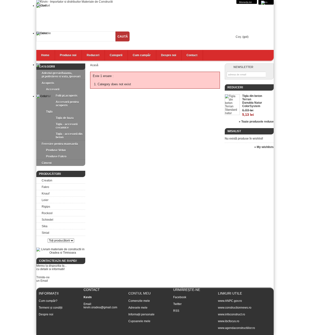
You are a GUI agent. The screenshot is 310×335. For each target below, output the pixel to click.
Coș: (239, 37)
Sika (44, 226)
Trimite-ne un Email (43, 279)
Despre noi (168, 55)
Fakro (45, 187)
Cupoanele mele (139, 321)
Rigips (46, 206)
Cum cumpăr (142, 55)
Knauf (45, 193)
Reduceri (93, 55)
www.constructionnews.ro (234, 307)
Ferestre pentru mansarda (60, 144)
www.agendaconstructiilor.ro (236, 328)
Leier (45, 200)
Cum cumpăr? (48, 301)
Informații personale (141, 314)
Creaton (47, 180)
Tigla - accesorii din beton (69, 135)
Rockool (47, 213)
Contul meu (139, 293)
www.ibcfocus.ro (228, 321)
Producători (50, 174)
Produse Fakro (56, 156)
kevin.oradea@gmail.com (100, 307)
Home (45, 55)
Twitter (177, 304)
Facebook (179, 297)
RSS (176, 310)
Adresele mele (137, 307)
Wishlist (234, 131)
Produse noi (68, 55)
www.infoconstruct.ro (231, 314)
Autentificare (263, 45)
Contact (191, 55)
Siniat (45, 232)
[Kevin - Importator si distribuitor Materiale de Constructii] (74, 2)
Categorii (116, 55)
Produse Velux (56, 150)
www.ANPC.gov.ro (230, 301)
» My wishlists (264, 147)
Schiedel (47, 219)
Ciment (47, 163)
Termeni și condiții (50, 307)
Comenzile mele (139, 301)
